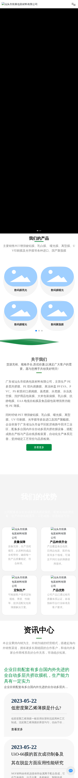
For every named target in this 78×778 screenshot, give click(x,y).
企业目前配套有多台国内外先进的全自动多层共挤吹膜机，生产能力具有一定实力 (36, 748)
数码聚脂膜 (57, 324)
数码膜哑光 (57, 290)
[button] (36, 330)
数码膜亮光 (20, 290)
